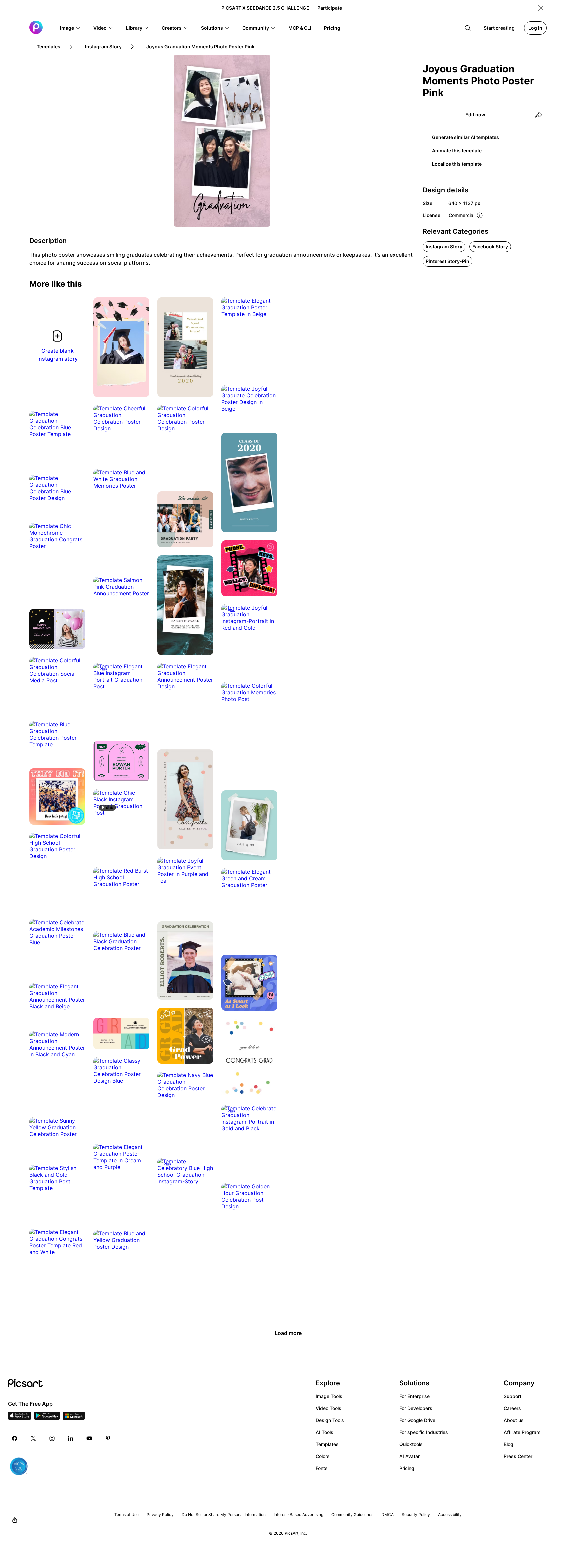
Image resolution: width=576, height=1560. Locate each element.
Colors (323, 1456)
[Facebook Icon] (14, 1438)
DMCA (387, 1514)
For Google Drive (417, 1420)
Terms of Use (126, 1514)
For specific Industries (423, 1432)
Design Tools (330, 1420)
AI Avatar (409, 1456)
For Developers (415, 1408)
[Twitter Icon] (33, 1438)
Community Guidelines (352, 1514)
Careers (512, 1408)
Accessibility (450, 1514)
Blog (508, 1444)
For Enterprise (414, 1396)
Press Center (518, 1456)
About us (514, 1420)
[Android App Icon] (47, 1417)
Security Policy (416, 1514)
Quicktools (411, 1444)
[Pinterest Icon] (108, 1438)
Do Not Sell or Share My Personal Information (224, 1514)
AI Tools (324, 1432)
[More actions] (139, 387)
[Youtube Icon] (89, 1438)
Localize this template (457, 164)
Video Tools (328, 1408)
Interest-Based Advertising (298, 1514)
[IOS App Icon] (19, 1417)
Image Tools (329, 1396)
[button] (70, 28)
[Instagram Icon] (52, 1438)
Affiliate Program (522, 1432)
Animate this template (457, 150)
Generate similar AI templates (465, 137)
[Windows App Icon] (74, 1417)
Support (512, 1396)
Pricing (406, 1468)
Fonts (322, 1468)
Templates (327, 1444)
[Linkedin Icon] (70, 1438)
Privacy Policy (160, 1514)
